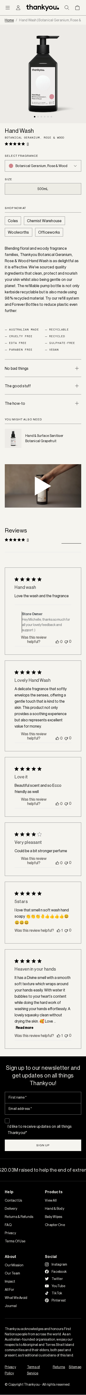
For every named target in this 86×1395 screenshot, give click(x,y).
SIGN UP (43, 1145)
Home (9, 20)
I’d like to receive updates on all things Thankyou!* (40, 1129)
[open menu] (8, 8)
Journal (11, 1306)
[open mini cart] (77, 8)
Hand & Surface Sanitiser (44, 436)
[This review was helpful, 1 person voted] (58, 930)
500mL (43, 189)
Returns (59, 1367)
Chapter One (55, 1225)
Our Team (12, 1273)
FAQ (8, 1225)
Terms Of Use (15, 1241)
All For (9, 1289)
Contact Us (13, 1200)
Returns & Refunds (19, 1217)
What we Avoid (16, 1298)
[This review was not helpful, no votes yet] (66, 641)
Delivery (11, 1208)
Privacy (10, 1233)
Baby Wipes (53, 1217)
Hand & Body (54, 1208)
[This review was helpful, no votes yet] (57, 641)
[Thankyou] (42, 7)
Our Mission (14, 1265)
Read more (24, 1028)
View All (51, 1200)
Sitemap (75, 1367)
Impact (10, 1281)
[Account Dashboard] (18, 8)
